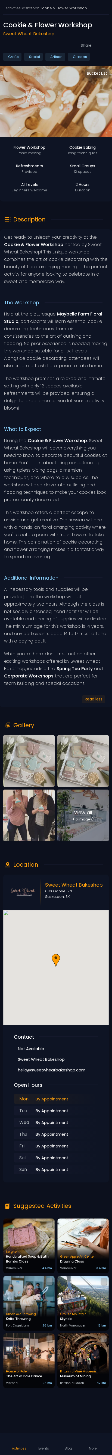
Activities (13, 8)
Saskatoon (30, 8)
